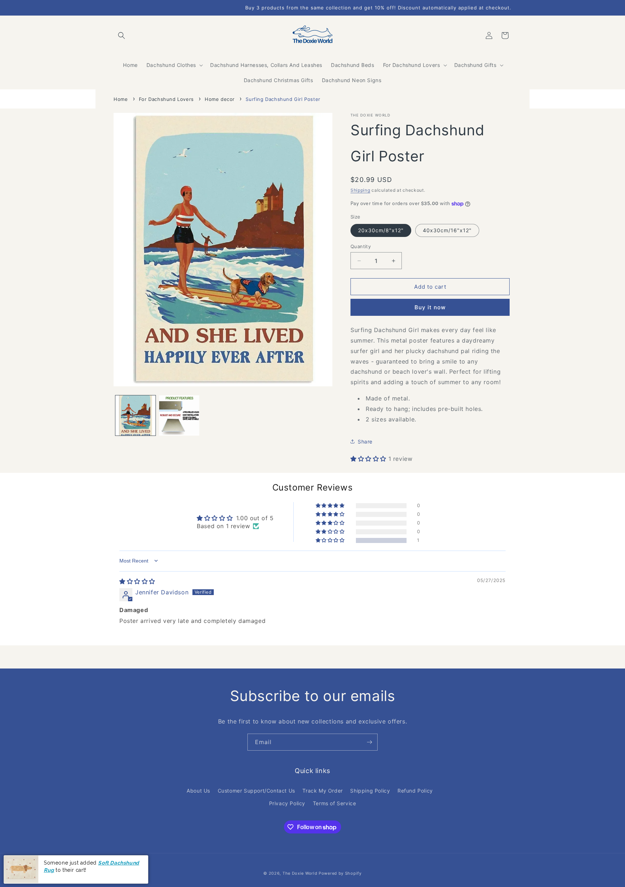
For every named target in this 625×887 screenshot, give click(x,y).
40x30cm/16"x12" (447, 230)
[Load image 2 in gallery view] (179, 415)
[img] (137, 581)
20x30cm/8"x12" (381, 230)
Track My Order (322, 791)
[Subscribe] (369, 742)
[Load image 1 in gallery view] (135, 415)
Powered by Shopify (340, 873)
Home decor (220, 99)
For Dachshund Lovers (166, 99)
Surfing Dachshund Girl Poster (283, 99)
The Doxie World (300, 873)
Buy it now (430, 307)
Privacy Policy (287, 803)
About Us (198, 791)
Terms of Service (334, 803)
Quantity (360, 246)
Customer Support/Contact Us (256, 791)
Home (121, 99)
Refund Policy (415, 791)
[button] (121, 35)
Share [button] (365, 441)
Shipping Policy (370, 791)
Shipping (360, 190)
